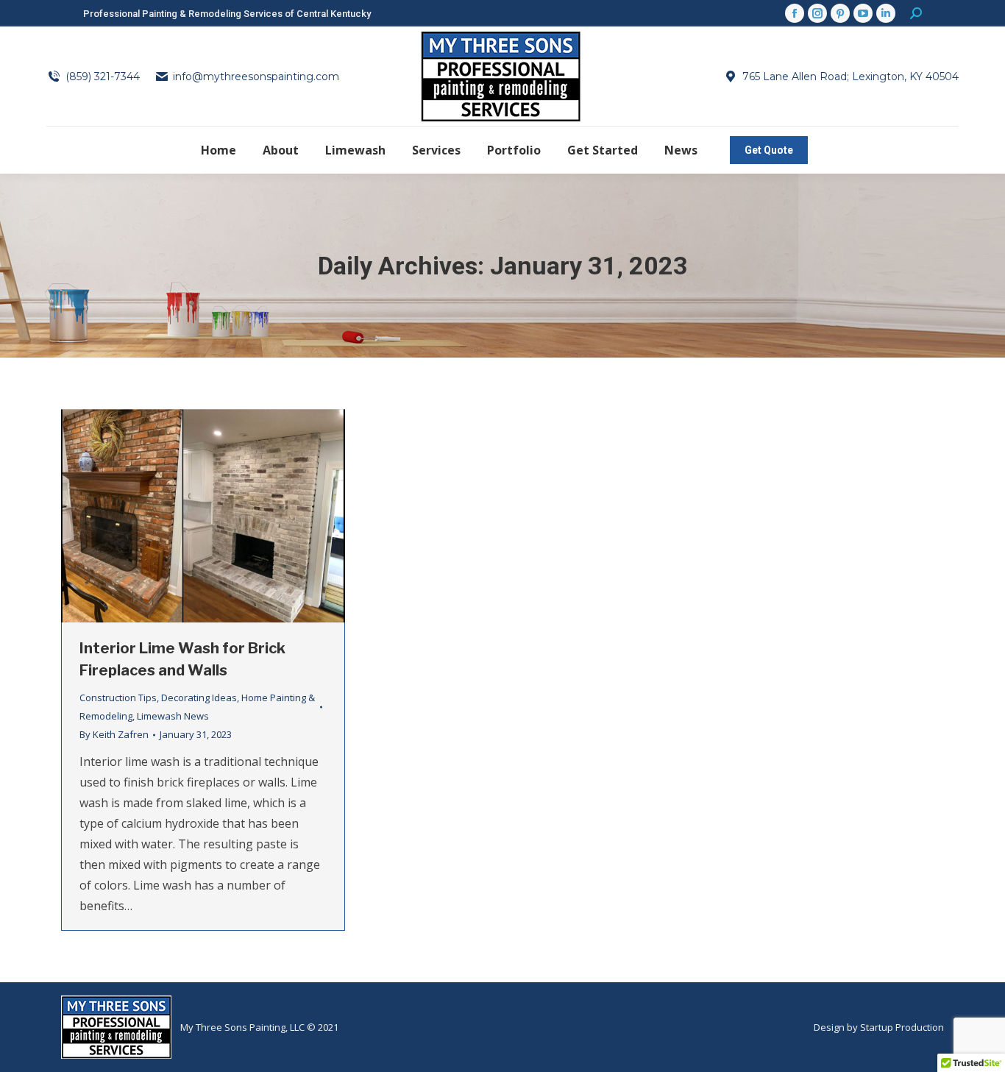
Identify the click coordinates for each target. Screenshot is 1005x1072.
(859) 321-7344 (102, 76)
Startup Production (902, 1027)
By (114, 734)
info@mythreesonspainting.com (256, 76)
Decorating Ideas (199, 697)
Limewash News (173, 716)
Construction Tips (118, 697)
